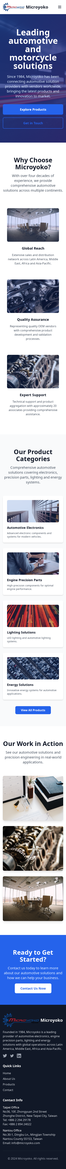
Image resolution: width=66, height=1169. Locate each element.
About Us (9, 1079)
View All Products (33, 710)
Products (9, 1084)
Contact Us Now (33, 988)
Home (7, 1073)
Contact (8, 1090)
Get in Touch (33, 123)
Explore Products (33, 109)
